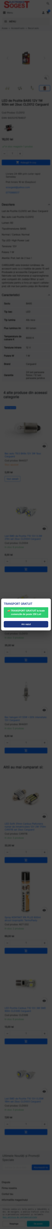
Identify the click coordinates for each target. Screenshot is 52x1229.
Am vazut (26, 624)
